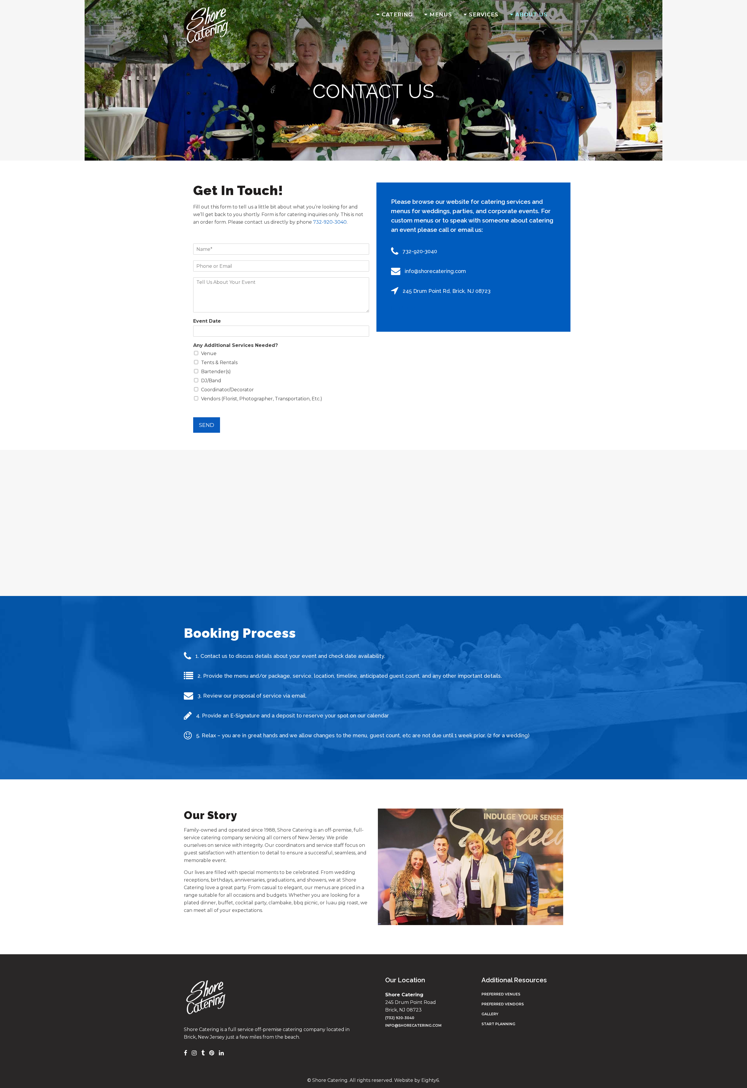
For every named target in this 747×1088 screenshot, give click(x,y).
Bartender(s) (216, 371)
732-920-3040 (330, 222)
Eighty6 (430, 1080)
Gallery (489, 1014)
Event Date (207, 321)
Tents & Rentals (219, 362)
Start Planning (498, 1024)
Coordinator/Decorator (227, 389)
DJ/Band (211, 380)
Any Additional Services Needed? (235, 345)
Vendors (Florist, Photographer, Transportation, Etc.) (261, 399)
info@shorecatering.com (413, 1025)
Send (206, 425)
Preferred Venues (500, 994)
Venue (209, 353)
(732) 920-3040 (399, 1018)
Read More (404, 308)
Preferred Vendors (502, 1004)
